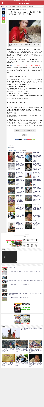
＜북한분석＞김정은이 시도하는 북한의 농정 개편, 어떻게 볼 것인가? (17, 297)
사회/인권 (9, 9)
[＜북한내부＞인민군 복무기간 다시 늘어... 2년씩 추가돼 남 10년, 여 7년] (4, 286)
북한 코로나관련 (23, 9)
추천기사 (17, 9)
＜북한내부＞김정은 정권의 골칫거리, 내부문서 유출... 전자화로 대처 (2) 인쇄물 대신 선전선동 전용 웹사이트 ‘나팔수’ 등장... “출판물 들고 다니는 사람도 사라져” (24, 276)
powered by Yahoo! (26, 236)
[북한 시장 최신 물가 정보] (4, 269)
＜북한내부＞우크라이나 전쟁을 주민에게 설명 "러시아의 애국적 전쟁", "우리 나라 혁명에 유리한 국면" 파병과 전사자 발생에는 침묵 (24, 294)
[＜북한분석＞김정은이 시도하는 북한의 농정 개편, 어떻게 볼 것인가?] (4, 299)
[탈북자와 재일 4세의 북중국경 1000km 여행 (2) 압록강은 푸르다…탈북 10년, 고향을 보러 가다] (4, 290)
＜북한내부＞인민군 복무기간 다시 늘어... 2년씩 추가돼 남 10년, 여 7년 (18, 284)
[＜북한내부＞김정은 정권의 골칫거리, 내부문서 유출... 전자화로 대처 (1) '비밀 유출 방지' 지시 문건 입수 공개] (4, 273)
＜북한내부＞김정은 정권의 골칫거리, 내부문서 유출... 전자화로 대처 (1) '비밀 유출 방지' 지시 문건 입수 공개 (24, 271)
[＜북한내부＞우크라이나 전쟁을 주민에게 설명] (4, 295)
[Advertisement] (22, 384)
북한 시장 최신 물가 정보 (11, 267)
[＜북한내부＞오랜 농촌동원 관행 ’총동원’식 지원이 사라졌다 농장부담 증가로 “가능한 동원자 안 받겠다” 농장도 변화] (4, 282)
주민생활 (13, 9)
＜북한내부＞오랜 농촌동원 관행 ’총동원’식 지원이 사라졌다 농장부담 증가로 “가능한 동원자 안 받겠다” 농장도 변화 (24, 281)
